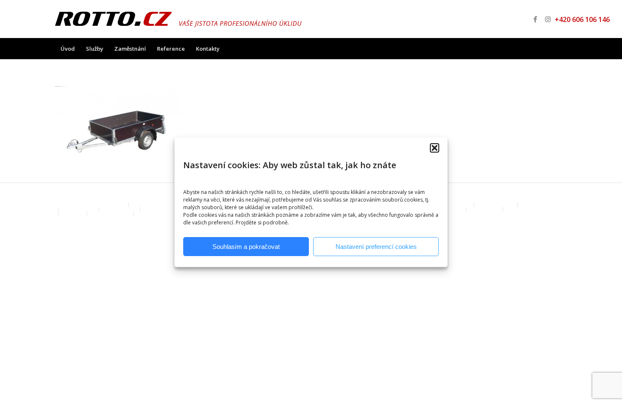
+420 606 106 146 (576, 19)
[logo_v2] (178, 19)
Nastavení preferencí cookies (376, 246)
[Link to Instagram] (548, 19)
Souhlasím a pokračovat (246, 246)
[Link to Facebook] (535, 19)
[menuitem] (67, 48)
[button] (434, 148)
